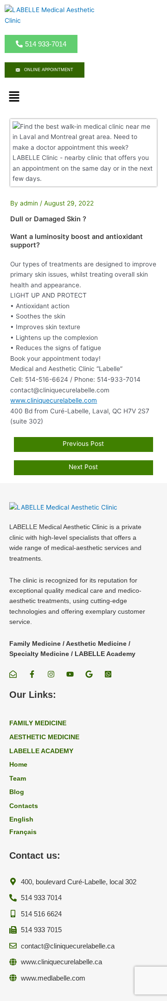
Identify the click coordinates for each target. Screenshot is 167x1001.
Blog (16, 792)
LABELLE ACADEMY (41, 751)
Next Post (83, 467)
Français (23, 832)
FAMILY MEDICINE (37, 723)
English (21, 819)
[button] (14, 97)
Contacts (23, 805)
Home (18, 764)
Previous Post (83, 443)
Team (17, 778)
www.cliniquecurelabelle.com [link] (53, 400)
